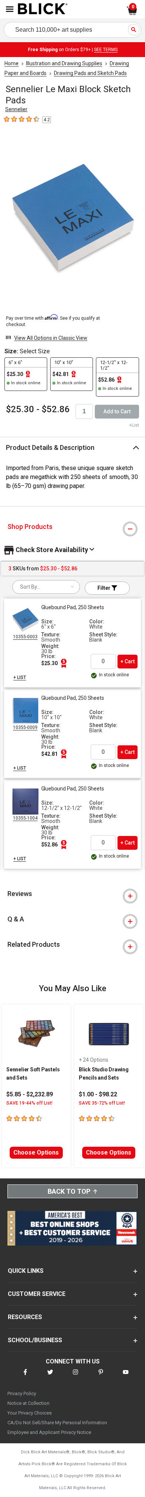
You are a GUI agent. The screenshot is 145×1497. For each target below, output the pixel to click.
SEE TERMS (105, 49)
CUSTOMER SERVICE (36, 1293)
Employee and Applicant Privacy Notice (49, 1432)
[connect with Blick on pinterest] (100, 1376)
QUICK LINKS (26, 1270)
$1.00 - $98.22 (98, 1094)
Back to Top (69, 1191)
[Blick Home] (43, 9)
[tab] (72, 526)
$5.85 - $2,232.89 (29, 1094)
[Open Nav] (9, 9)
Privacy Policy (21, 1393)
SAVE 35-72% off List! (102, 1103)
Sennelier (16, 109)
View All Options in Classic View (50, 338)
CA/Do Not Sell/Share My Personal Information (57, 1422)
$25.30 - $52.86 (38, 409)
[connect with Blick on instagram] (75, 1376)
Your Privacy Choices (29, 1413)
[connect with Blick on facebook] (25, 1376)
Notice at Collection (28, 1403)
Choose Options (36, 1152)
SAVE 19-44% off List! (29, 1103)
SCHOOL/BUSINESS (35, 1340)
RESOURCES (25, 1317)
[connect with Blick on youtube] (125, 1376)
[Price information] (63, 663)
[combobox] (46, 587)
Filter (104, 588)
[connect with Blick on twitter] (50, 1376)
